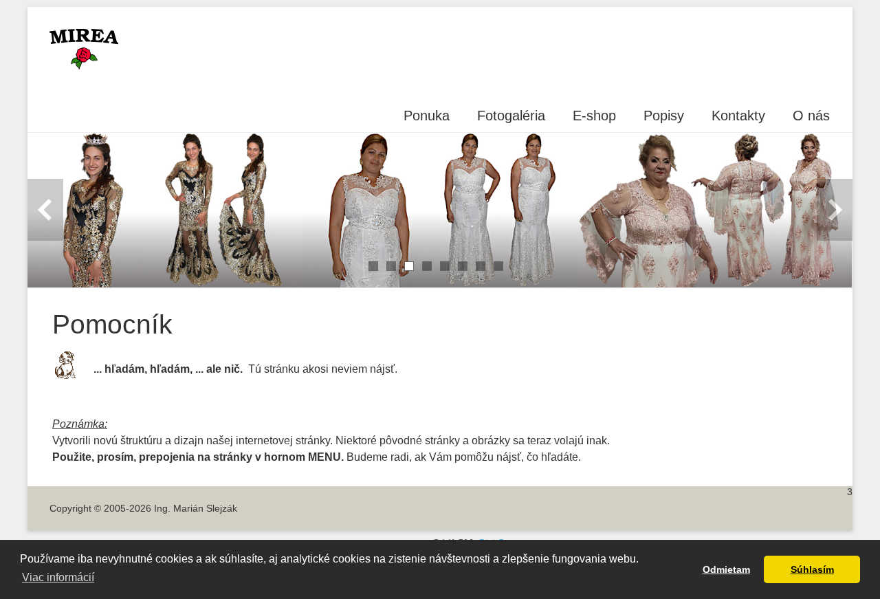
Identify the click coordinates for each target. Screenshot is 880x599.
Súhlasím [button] (812, 569)
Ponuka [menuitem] (427, 115)
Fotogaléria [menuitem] (511, 115)
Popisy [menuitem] (664, 115)
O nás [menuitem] (811, 115)
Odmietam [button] (726, 569)
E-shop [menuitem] (594, 115)
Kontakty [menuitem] (738, 115)
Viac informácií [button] (58, 577)
